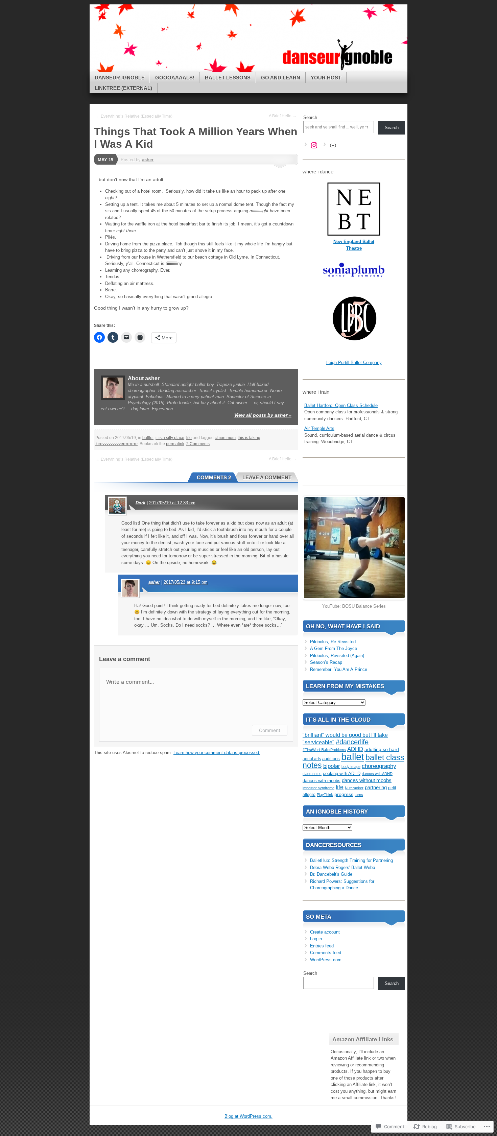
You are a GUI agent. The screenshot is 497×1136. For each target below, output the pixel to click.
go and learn (280, 77)
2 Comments (198, 443)
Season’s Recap (326, 662)
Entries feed (322, 945)
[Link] (333, 145)
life (189, 437)
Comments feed (325, 952)
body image (350, 767)
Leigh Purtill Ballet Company (354, 362)
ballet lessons (228, 77)
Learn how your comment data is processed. (216, 752)
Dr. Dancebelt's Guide (331, 874)
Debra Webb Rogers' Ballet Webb (342, 867)
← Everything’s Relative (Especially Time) (134, 116)
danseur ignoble (120, 77)
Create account (325, 932)
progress (343, 794)
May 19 (105, 159)
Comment (269, 730)
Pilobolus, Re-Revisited (333, 641)
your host (326, 77)
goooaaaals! (174, 77)
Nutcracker (354, 788)
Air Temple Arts (319, 428)
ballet (352, 756)
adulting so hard (381, 749)
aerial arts (312, 758)
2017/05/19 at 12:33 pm (172, 502)
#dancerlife (352, 742)
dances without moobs (367, 780)
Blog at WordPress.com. (248, 1116)
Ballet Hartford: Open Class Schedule (341, 405)
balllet (147, 437)
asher (147, 159)
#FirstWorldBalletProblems (324, 750)
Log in (316, 938)
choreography (379, 766)
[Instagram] (314, 145)
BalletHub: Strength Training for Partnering (351, 860)
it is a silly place (170, 437)
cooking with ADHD (341, 773)
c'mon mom (225, 437)
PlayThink (325, 795)
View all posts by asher (262, 415)
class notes (312, 774)
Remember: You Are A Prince (338, 669)
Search (310, 117)
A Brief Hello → (283, 116)
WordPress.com (325, 959)
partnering (376, 787)
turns (359, 795)
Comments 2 (214, 477)
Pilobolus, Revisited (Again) (337, 655)
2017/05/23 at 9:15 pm (186, 582)
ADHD (355, 749)
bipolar (331, 766)
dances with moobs (321, 780)
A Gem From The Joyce (333, 648)
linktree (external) (123, 88)
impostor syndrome (318, 788)
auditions (331, 758)
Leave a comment (266, 477)
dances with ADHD (377, 774)
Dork (140, 502)
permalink (175, 443)
